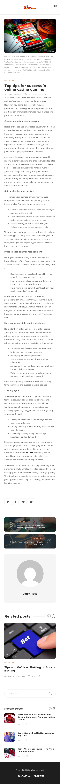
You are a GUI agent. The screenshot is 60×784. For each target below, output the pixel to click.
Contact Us (24, 776)
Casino (21, 522)
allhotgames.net (37, 770)
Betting (9, 81)
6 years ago (20, 676)
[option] (30, 650)
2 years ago (17, 94)
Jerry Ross (8, 94)
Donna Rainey (9, 676)
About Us (39, 776)
